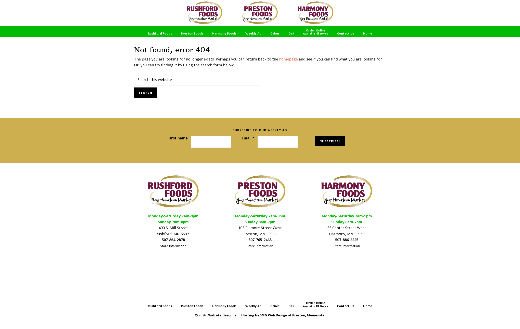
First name (178, 138)
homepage (288, 59)
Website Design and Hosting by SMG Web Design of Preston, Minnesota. (266, 315)
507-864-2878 (173, 239)
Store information (173, 246)
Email (248, 138)
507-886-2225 (346, 239)
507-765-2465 (260, 239)
